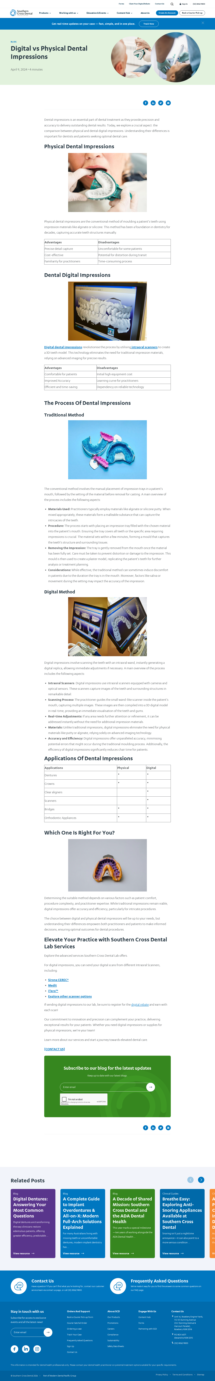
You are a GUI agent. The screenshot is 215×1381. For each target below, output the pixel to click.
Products (43, 12)
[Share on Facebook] (145, 102)
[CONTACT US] (54, 1049)
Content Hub (123, 12)
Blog (14, 41)
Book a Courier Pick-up (192, 13)
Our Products (114, 1317)
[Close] (202, 22)
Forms (121, 4)
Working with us (67, 12)
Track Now (149, 24)
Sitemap (200, 1374)
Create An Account (167, 13)
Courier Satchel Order (77, 1323)
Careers (111, 1328)
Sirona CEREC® (58, 980)
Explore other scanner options (70, 996)
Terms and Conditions (182, 1374)
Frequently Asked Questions (80, 1340)
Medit (52, 985)
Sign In (185, 4)
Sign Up (70, 1346)
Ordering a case (74, 1328)
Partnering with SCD (148, 1328)
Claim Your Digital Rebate (139, 4)
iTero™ (53, 991)
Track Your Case (74, 1334)
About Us (145, 13)
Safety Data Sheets (116, 1346)
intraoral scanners (144, 347)
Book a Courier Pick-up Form (80, 1317)
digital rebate (140, 1004)
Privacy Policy (162, 1374)
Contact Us (159, 4)
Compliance (113, 1334)
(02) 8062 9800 (199, 4)
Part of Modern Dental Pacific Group (59, 1375)
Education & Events (96, 12)
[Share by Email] (168, 102)
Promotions (113, 1323)
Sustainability (113, 1340)
